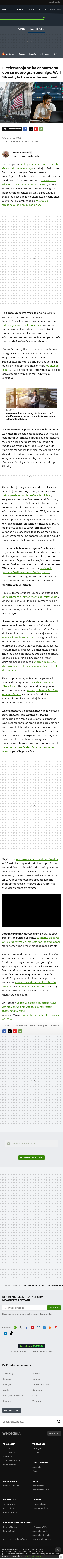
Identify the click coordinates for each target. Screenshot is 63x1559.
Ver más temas (11, 1410)
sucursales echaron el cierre (19, 637)
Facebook (25, 129)
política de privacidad (42, 1313)
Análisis (36, 1373)
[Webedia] (56, 2)
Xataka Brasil (9, 1531)
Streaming (8, 1373)
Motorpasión (38, 1485)
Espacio (7, 1378)
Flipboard (36, 129)
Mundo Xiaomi (9, 1464)
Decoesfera (8, 1508)
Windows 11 (37, 1400)
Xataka (6, 1448)
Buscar (59, 1421)
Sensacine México (40, 1531)
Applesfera (8, 1456)
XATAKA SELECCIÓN (24, 9)
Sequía (22, 53)
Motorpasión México (41, 1539)
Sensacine (37, 1467)
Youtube (32, 1327)
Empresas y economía (24, 1025)
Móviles (36, 1378)
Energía (7, 1384)
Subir (52, 1433)
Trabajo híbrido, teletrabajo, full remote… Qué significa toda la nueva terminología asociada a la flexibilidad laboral (30, 416)
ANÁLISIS (6, 9)
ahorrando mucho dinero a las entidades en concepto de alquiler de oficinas (30, 666)
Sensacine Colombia (41, 1535)
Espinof (35, 1471)
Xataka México (10, 1526)
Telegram (44, 1327)
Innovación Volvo (37, 29)
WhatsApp (15, 1327)
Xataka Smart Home (12, 1460)
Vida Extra (37, 1452)
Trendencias (9, 1504)
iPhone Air (45, 53)
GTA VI (56, 53)
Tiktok (11, 1332)
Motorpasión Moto (40, 1489)
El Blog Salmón (39, 1504)
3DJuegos (36, 1448)
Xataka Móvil (9, 1452)
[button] (21, 152)
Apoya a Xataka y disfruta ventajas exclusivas (31, 1351)
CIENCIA (42, 9)
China (35, 1395)
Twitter (31, 129)
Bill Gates (10, 53)
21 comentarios (13, 128)
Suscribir (54, 1307)
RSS (50, 1327)
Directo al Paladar (11, 1485)
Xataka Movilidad (40, 1384)
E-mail (41, 129)
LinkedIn (5, 1332)
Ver (33, 1157)
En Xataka (10, 410)
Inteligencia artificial (13, 1395)
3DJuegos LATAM (40, 1526)
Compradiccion (10, 1512)
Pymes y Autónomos (41, 1508)
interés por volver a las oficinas (21, 325)
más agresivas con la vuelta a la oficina (26, 495)
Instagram (38, 1327)
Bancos (56, 1025)
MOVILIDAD (55, 9)
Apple (6, 1389)
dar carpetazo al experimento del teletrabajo (29, 596)
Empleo (43, 1025)
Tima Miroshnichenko (35, 1015)
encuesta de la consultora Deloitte (37, 859)
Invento (32, 53)
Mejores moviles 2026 (34, 1285)
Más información (35, 1556)
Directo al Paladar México (15, 1539)
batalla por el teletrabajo (32, 986)
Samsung (37, 1389)
